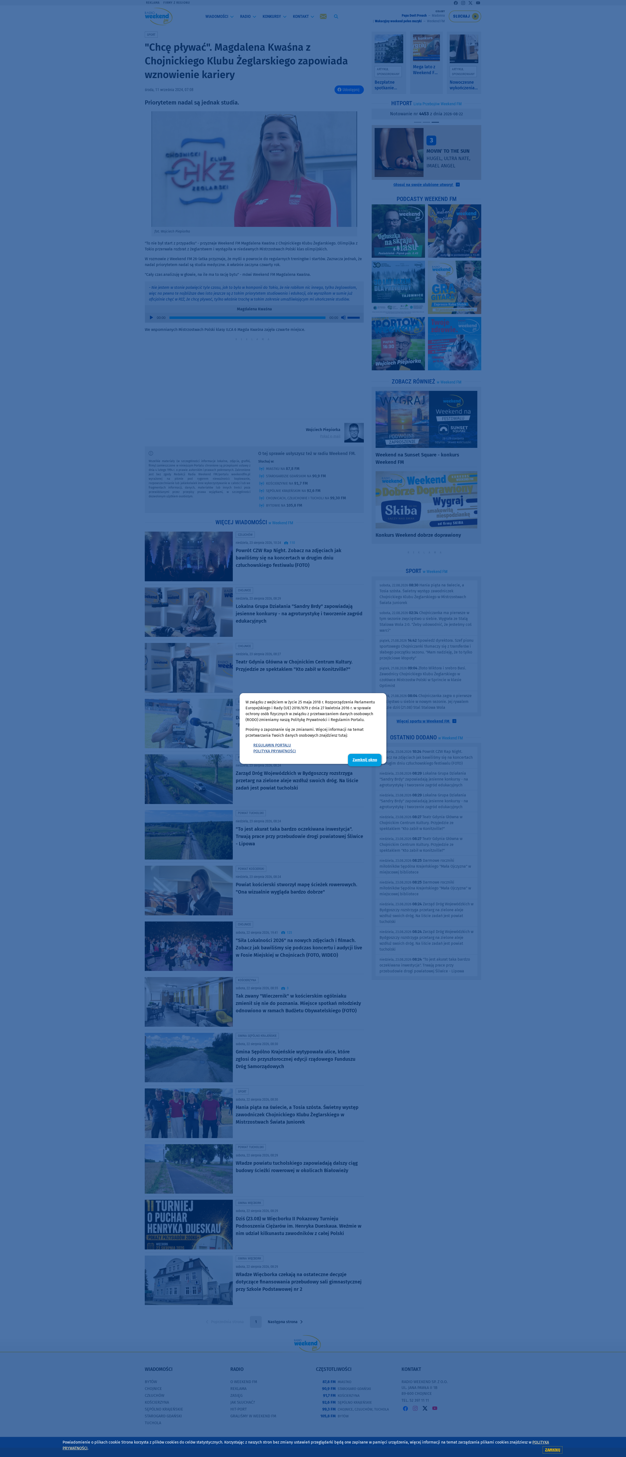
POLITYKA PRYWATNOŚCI (274, 751)
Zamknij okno (365, 760)
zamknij (552, 1449)
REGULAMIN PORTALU (272, 745)
